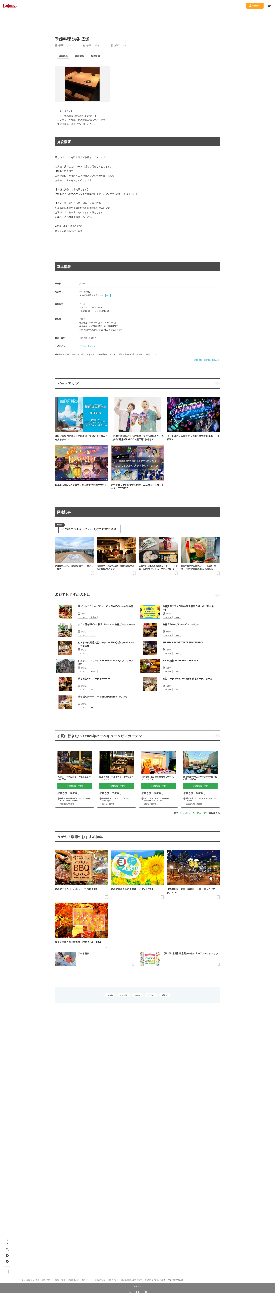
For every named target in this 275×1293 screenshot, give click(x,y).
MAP (108, 295)
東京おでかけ (73, 1280)
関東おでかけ (47, 1280)
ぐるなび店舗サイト (88, 346)
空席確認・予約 (75, 786)
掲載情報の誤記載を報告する (207, 360)
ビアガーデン (201, 813)
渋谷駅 (124, 995)
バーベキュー (185, 813)
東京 (138, 995)
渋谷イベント (113, 1280)
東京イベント (87, 1280)
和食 (165, 995)
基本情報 (64, 266)
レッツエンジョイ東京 (30, 1280)
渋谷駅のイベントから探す (155, 1280)
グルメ (152, 995)
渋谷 (111, 995)
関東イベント (60, 1280)
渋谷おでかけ (100, 1280)
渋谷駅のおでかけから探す (131, 1280)
